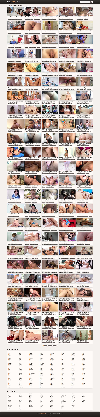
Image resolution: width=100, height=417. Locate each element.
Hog (30, 400)
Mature (52, 379)
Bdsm (9, 377)
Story (83, 354)
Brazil (20, 359)
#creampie (55, 272)
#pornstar (16, 258)
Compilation (21, 387)
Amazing (10, 359)
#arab (90, 61)
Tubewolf (62, 402)
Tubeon (62, 400)
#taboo (21, 117)
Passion (62, 373)
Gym (41, 379)
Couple (31, 353)
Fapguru (20, 402)
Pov (62, 383)
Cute (30, 359)
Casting (20, 374)
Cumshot (31, 358)
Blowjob (20, 355)
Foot (41, 359)
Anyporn (10, 402)
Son (72, 383)
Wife (83, 382)
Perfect (62, 374)
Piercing (62, 377)
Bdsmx (10, 406)
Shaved (73, 369)
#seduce (85, 342)
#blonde (52, 47)
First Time (41, 354)
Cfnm (20, 377)
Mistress (52, 384)
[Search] (91, 2)
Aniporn (10, 401)
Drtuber (20, 401)
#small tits (20, 244)
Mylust (41, 400)
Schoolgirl (73, 364)
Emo (30, 377)
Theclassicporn (63, 395)
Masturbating (53, 378)
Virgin (83, 378)
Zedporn (84, 402)
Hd (40, 384)
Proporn (52, 401)
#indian (78, 47)
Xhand (73, 406)
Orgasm (62, 364)
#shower (35, 47)
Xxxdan (84, 396)
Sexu (51, 407)
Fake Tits (31, 383)
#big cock (12, 89)
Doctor (31, 368)
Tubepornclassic (63, 401)
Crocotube (20, 397)
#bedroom (19, 286)
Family (31, 384)
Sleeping (73, 378)
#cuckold (20, 75)
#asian (29, 75)
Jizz (51, 363)
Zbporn (84, 401)
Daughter (31, 363)
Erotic (30, 378)
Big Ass (10, 383)
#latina (56, 75)
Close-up (20, 384)
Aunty (9, 369)
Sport (73, 387)
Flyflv (20, 405)
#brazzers (21, 272)
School (73, 363)
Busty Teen (20, 369)
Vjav (72, 396)
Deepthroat (31, 364)
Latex (51, 368)
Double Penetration (32, 373)
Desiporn (20, 400)
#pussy (49, 47)
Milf (51, 382)
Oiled (62, 359)
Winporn (73, 400)
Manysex (41, 395)
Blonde (20, 354)
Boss (20, 358)
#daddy (69, 75)
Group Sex (41, 378)
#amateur (69, 61)
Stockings (84, 353)
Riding (73, 358)
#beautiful (9, 47)
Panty (62, 369)
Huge (51, 354)
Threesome (84, 368)
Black (20, 353)
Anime (10, 364)
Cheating (20, 378)
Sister (73, 373)
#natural (54, 145)
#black (35, 131)
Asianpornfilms (11, 405)
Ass (9, 368)
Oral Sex (62, 363)
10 (56, 345)
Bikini (9, 387)
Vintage (84, 377)
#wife (83, 47)
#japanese (44, 61)
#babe (47, 47)
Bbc (9, 374)
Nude (62, 354)
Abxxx (10, 397)
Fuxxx (20, 406)
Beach (9, 378)
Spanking (73, 384)
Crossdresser (31, 355)
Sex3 (51, 406)
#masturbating (31, 47)
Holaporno (31, 401)
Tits (83, 369)
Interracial (52, 359)
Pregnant (62, 384)
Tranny (62, 397)
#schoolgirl (88, 117)
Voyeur (84, 379)
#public (32, 131)
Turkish (84, 373)
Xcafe (73, 402)
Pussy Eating (74, 353)
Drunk (31, 374)
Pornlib (52, 396)
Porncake (41, 405)
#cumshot (12, 258)
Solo (72, 382)
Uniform (84, 374)
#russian (26, 103)
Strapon (84, 355)
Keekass (31, 407)
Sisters (73, 374)
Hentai (41, 387)
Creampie (31, 354)
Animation (10, 363)
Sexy (72, 368)
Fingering (41, 353)
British (20, 363)
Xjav (72, 407)
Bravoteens (20, 395)
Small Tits (73, 379)
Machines (52, 374)
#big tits (86, 47)
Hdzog (31, 397)
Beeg (9, 407)
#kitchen (72, 300)
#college (82, 286)
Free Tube (13, 2)
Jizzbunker (31, 406)
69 (9, 354)
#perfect (37, 159)
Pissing (62, 378)
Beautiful (10, 379)
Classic (20, 382)
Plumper (62, 379)
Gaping (41, 368)
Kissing (52, 364)
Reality (73, 354)
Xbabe (73, 401)
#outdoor (82, 103)
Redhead (73, 355)
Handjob (41, 382)
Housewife (52, 353)
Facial (30, 382)
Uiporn (62, 405)
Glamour (41, 373)
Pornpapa (52, 397)
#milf (88, 47)
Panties (62, 368)
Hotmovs (31, 402)
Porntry (52, 400)
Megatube (41, 396)
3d (9, 353)
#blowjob (19, 47)
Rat (51, 402)
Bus (19, 368)
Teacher (84, 364)
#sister (9, 117)
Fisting (41, 355)
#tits (90, 75)
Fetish (31, 387)
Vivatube (73, 395)
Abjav (9, 395)
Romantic (73, 359)
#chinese (38, 75)
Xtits (83, 395)
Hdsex (31, 395)
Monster (52, 387)
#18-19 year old (10, 244)
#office (88, 103)
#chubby (53, 103)
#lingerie (12, 131)
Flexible (41, 358)
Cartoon (20, 373)
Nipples (62, 353)
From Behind (42, 363)
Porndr (41, 406)
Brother (20, 364)
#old (54, 117)
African (10, 355)
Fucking (41, 364)
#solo (52, 61)
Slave (73, 377)
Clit (19, 383)
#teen (30, 61)
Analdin (10, 400)
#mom (81, 47)
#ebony (38, 131)
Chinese (20, 379)
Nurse (62, 355)
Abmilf (10, 396)
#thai (18, 145)
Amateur (10, 358)
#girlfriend (61, 47)
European (31, 379)
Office (62, 358)
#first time (35, 61)
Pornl (51, 395)
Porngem (41, 407)
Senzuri (52, 405)
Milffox (41, 397)
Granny (41, 377)
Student (84, 358)
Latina (52, 369)
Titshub (62, 396)
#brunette (16, 47)
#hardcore (36, 103)
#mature (9, 103)
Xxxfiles (84, 397)
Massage (52, 377)
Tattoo (83, 363)
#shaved (38, 47)
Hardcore (41, 383)
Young (83, 384)
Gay (41, 369)
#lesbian (53, 286)
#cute (64, 145)
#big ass (13, 47)
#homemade (88, 89)
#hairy (55, 47)
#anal (70, 47)
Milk (51, 383)
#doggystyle (16, 75)
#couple (64, 47)
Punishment (63, 387)
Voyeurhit (73, 397)
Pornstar (62, 382)
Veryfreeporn (63, 407)
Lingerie (52, 373)
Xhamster (73, 405)
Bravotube (20, 396)
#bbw (43, 89)
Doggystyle (31, 369)
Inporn (31, 405)
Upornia (62, 406)
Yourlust (84, 400)
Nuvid (41, 401)
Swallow (84, 359)
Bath (9, 373)
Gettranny (20, 407)
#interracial (21, 89)
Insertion (52, 358)
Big (9, 382)
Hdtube (31, 396)
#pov (66, 89)
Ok (40, 402)
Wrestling (84, 383)
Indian (52, 355)
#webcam (55, 300)
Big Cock (10, 384)
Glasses (41, 374)
